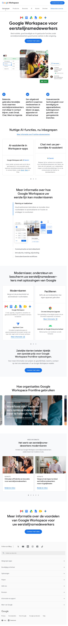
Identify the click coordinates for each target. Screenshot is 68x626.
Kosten (37, 8)
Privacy (3, 616)
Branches (25, 8)
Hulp (44, 616)
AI (31, 8)
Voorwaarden (12, 616)
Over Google (22, 616)
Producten (16, 8)
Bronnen (45, 8)
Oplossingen (6, 8)
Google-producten (34, 616)
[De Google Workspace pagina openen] (10, 3)
